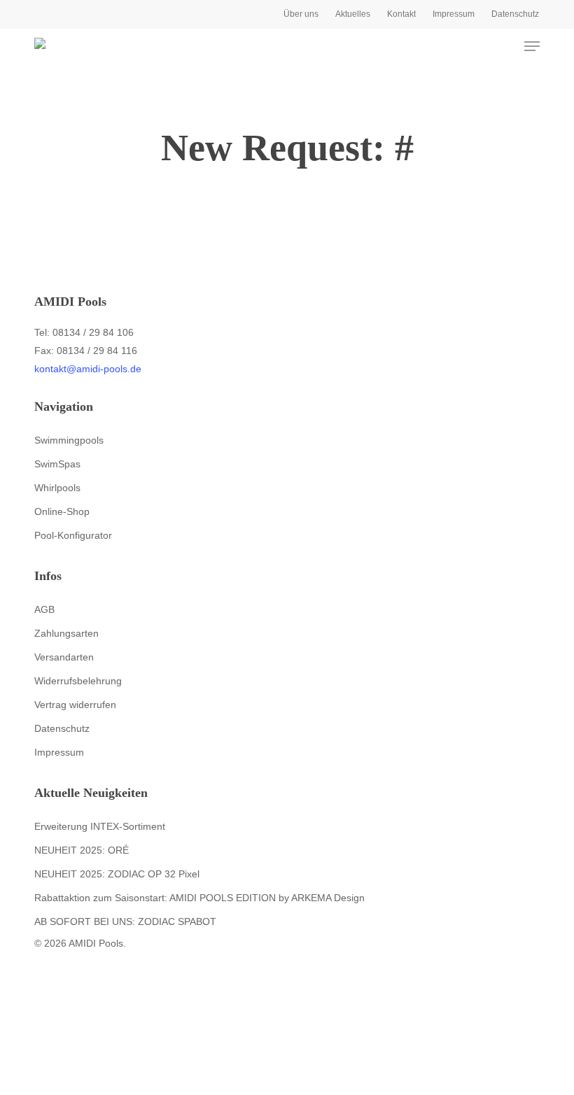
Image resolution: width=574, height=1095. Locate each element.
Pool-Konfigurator (73, 535)
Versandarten (64, 657)
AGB (44, 609)
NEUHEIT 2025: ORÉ (81, 850)
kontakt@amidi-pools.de (87, 368)
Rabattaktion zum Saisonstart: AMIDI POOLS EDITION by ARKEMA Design (199, 897)
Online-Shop (62, 511)
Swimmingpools (69, 440)
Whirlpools (57, 487)
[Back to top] (287, 1086)
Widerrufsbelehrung (78, 680)
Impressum (59, 752)
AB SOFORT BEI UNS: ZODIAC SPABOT (125, 921)
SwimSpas (57, 463)
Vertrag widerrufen (75, 704)
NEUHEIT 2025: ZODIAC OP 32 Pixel (117, 873)
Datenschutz (62, 728)
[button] (532, 46)
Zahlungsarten (66, 633)
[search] (476, 46)
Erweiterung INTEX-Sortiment (99, 826)
